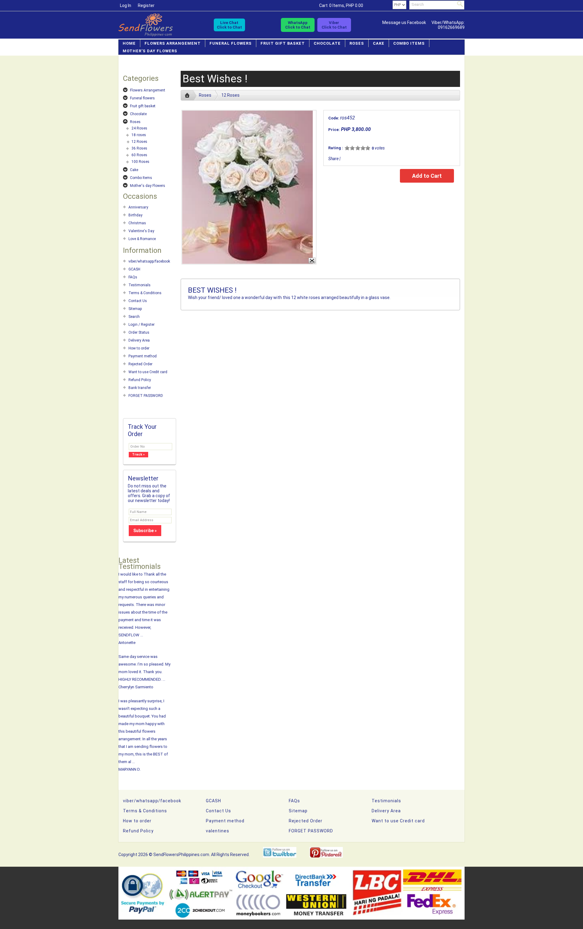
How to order (138, 348)
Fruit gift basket (283, 43)
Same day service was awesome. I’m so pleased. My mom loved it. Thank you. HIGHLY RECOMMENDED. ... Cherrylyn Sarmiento (144, 671)
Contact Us (137, 301)
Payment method (142, 356)
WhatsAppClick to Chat (297, 24)
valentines (217, 830)
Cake (378, 43)
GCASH (134, 269)
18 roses (138, 135)
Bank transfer (139, 388)
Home (129, 43)
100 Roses (140, 162)
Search (134, 317)
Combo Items (409, 43)
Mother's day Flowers (150, 51)
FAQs (132, 277)
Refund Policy (139, 380)
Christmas (137, 223)
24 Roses (139, 128)
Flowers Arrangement (173, 43)
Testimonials (139, 285)
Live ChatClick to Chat (229, 24)
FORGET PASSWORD (145, 396)
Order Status (138, 332)
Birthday (135, 215)
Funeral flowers (231, 43)
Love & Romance (142, 239)
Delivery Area (139, 340)
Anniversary (138, 207)
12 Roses (139, 141)
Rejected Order (140, 364)
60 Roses (139, 155)
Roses (356, 43)
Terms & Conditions (145, 293)
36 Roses (139, 148)
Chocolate (327, 43)
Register (146, 5)
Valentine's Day (141, 231)
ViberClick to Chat (334, 24)
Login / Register (141, 324)
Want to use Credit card (147, 372)
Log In (125, 5)
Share (333, 158)
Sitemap (135, 309)
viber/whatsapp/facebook (149, 261)
